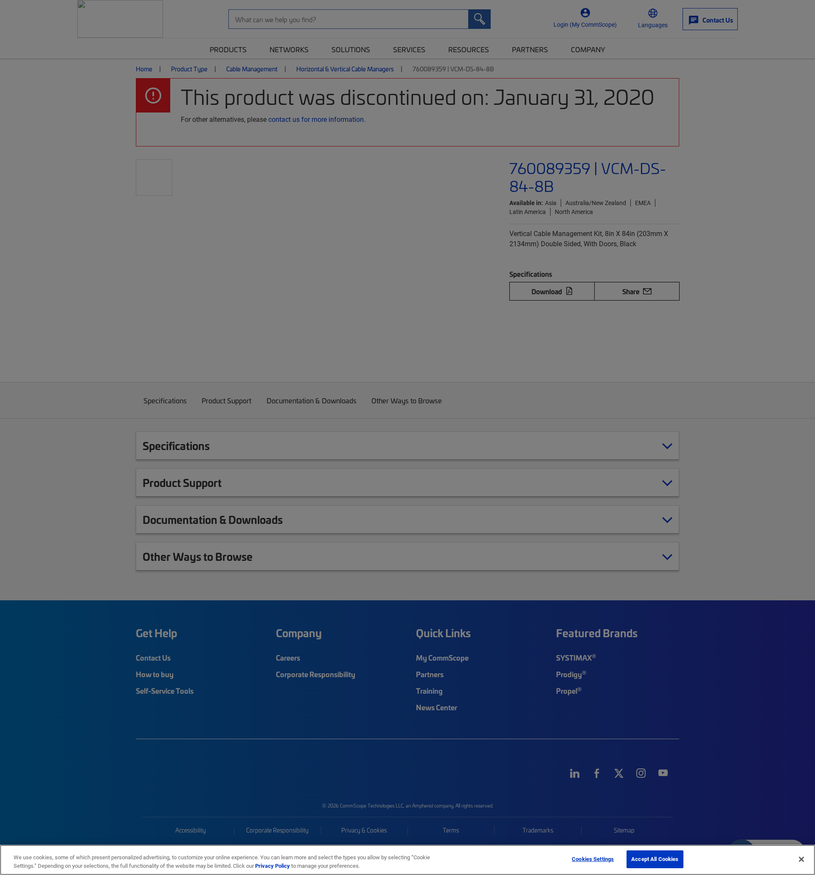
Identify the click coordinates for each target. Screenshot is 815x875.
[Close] (801, 859)
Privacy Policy (272, 865)
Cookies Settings (593, 859)
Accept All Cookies (654, 859)
